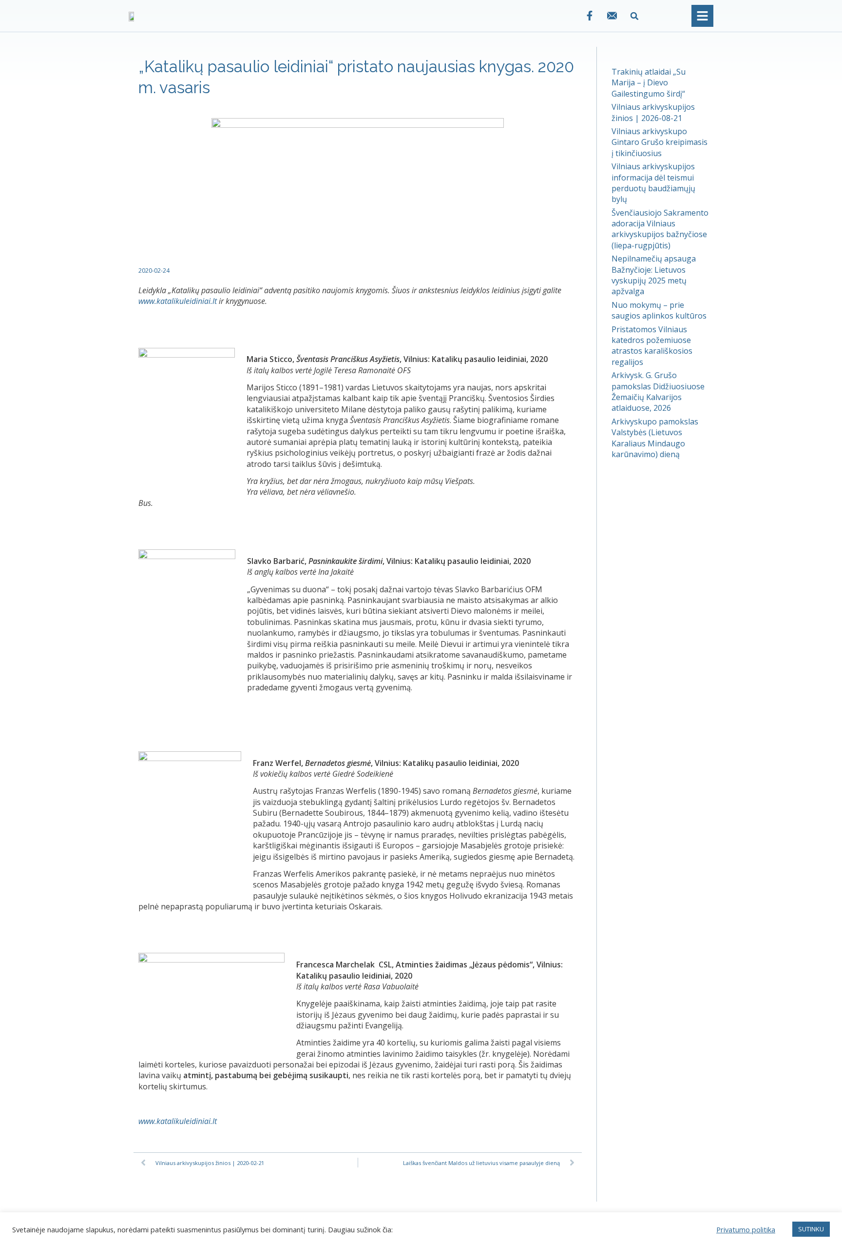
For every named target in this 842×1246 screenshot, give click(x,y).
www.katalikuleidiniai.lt (177, 301)
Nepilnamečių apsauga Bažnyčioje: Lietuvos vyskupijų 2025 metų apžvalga (654, 275)
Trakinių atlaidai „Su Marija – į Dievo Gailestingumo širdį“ (649, 82)
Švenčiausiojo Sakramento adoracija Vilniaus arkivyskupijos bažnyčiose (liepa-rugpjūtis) (660, 229)
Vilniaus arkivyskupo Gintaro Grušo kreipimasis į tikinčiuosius (660, 142)
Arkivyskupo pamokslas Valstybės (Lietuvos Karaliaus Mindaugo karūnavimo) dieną (655, 438)
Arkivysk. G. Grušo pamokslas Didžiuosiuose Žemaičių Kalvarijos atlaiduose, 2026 (658, 391)
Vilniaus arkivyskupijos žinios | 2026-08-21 (653, 112)
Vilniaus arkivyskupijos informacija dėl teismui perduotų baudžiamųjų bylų (653, 182)
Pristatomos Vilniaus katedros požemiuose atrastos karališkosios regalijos (652, 345)
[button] (635, 16)
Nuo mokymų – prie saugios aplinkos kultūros (659, 310)
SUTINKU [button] (811, 1229)
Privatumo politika (745, 1229)
